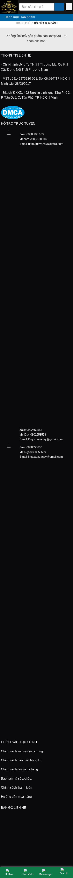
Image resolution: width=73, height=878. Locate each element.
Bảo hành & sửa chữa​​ (16, 778)
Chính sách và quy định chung (22, 751)
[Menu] (65, 17)
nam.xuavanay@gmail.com (45, 143)
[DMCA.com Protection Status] (13, 112)
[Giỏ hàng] (69, 7)
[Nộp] (59, 7)
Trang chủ (23, 23)
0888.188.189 (38, 138)
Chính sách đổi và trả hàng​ (19, 769)
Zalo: (22, 429)
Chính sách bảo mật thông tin (21, 760)
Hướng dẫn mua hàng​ (16, 796)
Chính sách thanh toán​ (16, 787)
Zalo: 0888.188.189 (31, 134)
